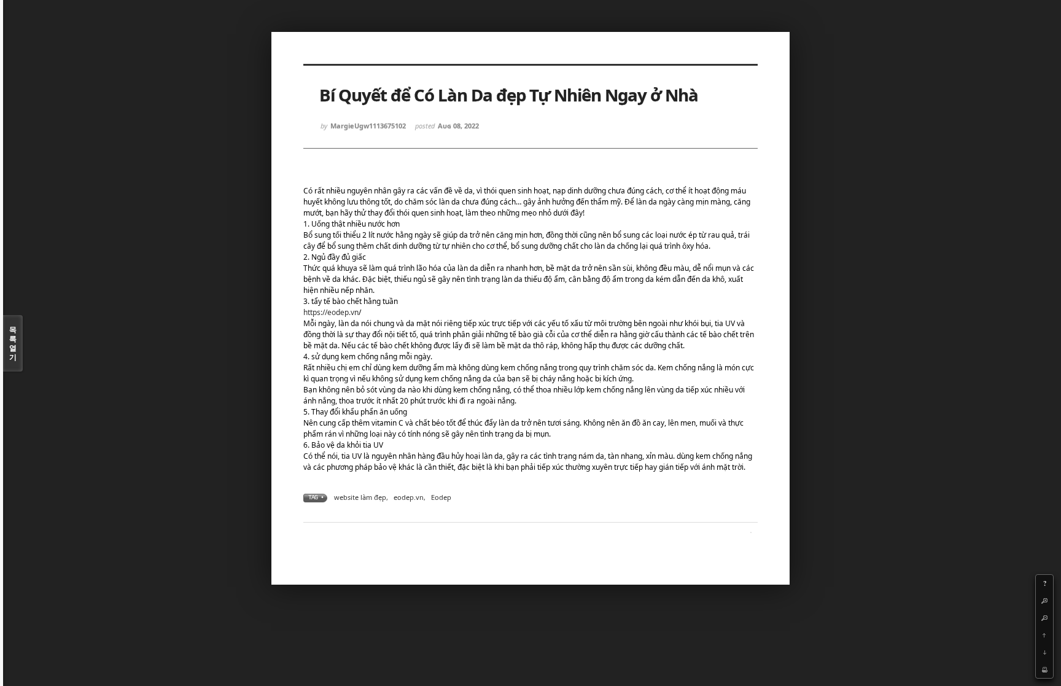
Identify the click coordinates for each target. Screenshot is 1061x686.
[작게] (1044, 617)
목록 (13, 343)
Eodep (441, 497)
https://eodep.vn (331, 312)
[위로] (1044, 635)
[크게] (1044, 600)
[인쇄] (1044, 669)
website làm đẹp (360, 497)
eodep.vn (409, 497)
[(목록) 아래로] (1044, 652)
